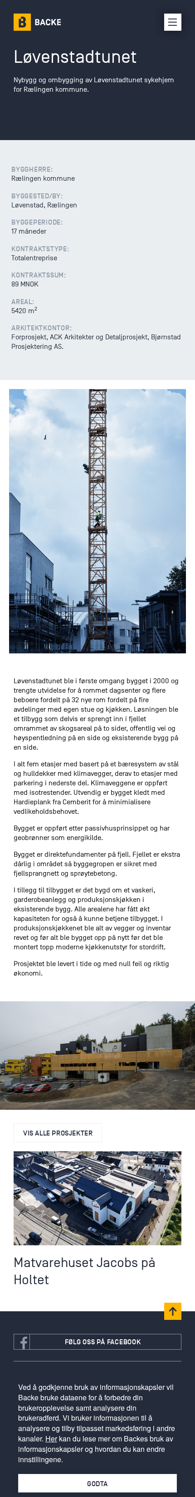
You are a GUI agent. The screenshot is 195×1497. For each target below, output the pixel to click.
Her (51, 1438)
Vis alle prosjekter (58, 1133)
